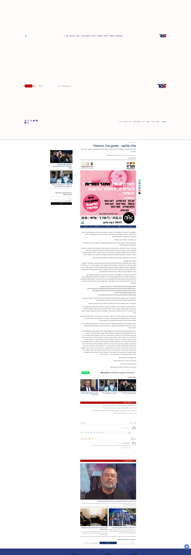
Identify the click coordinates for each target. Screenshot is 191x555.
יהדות (94, 36)
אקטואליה (119, 36)
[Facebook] (37, 121)
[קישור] (99, 433)
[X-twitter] (28, 123)
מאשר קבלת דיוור (91, 543)
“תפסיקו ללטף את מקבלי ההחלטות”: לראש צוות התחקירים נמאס (127, 392)
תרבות (130, 142)
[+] (103, 432)
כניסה (81, 423)
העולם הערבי (85, 36)
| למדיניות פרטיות (60, 201)
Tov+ (108, 226)
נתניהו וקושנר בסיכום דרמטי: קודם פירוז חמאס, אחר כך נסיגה (94, 528)
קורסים (72, 36)
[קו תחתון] (86, 433)
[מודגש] (82, 433)
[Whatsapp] (28, 121)
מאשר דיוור (63, 201)
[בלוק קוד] (97, 433)
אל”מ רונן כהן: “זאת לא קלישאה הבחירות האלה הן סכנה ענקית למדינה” (116, 501)
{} (100, 432)
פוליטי (105, 36)
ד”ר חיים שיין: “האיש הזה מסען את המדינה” (123, 413)
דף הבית (134, 142)
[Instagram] (31, 121)
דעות (78, 36)
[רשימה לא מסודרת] (92, 433)
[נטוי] (84, 433)
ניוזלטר (119, 226)
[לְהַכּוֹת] (88, 433)
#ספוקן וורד (130, 158)
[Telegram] (25, 123)
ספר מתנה (97, 226)
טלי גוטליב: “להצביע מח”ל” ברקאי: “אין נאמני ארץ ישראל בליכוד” (109, 392)
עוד (67, 36)
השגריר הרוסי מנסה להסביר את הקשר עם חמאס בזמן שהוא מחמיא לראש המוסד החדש (89, 393)
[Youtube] (34, 121)
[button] (25, 36)
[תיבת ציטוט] (94, 433)
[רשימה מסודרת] (90, 433)
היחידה (85, 226)
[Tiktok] (25, 121)
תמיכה (130, 226)
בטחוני (111, 36)
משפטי (99, 36)
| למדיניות (86, 543)
